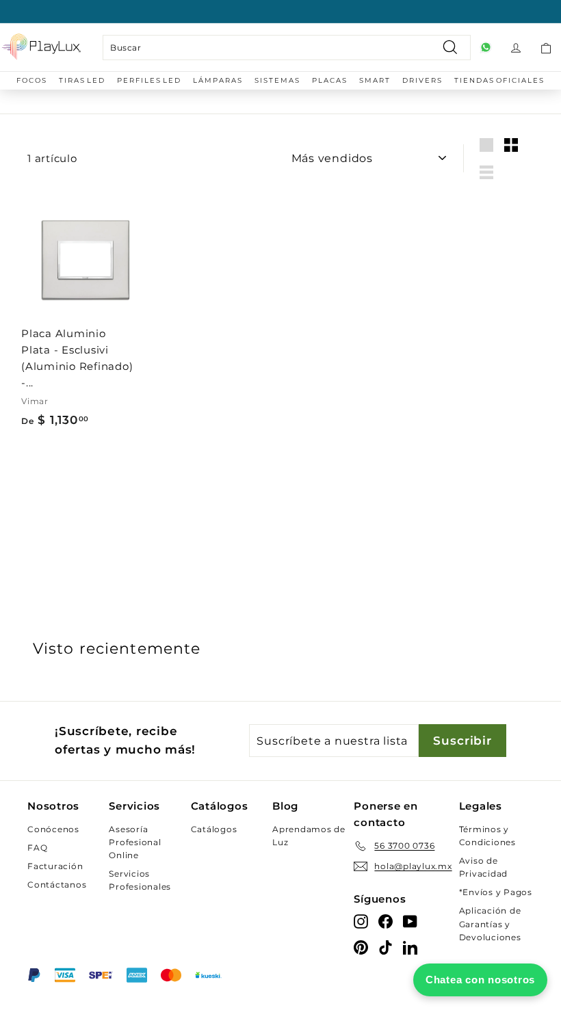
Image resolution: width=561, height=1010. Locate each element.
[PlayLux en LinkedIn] (410, 947)
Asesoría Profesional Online (135, 842)
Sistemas (277, 80)
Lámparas (218, 80)
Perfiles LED (149, 80)
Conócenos (53, 829)
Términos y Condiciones (487, 835)
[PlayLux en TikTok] (385, 947)
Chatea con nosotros (480, 979)
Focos (31, 80)
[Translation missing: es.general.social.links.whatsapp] (486, 47)
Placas (330, 80)
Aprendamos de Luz (308, 835)
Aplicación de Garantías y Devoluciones (490, 923)
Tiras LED (82, 80)
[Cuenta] (516, 47)
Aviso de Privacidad (483, 867)
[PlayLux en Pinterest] (361, 947)
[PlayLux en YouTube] (410, 921)
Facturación (55, 866)
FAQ (37, 847)
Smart (375, 80)
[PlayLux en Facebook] (385, 921)
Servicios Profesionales (140, 880)
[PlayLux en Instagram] (361, 921)
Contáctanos (56, 884)
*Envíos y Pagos (495, 892)
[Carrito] (546, 47)
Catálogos (214, 829)
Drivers (422, 80)
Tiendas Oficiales (499, 80)
